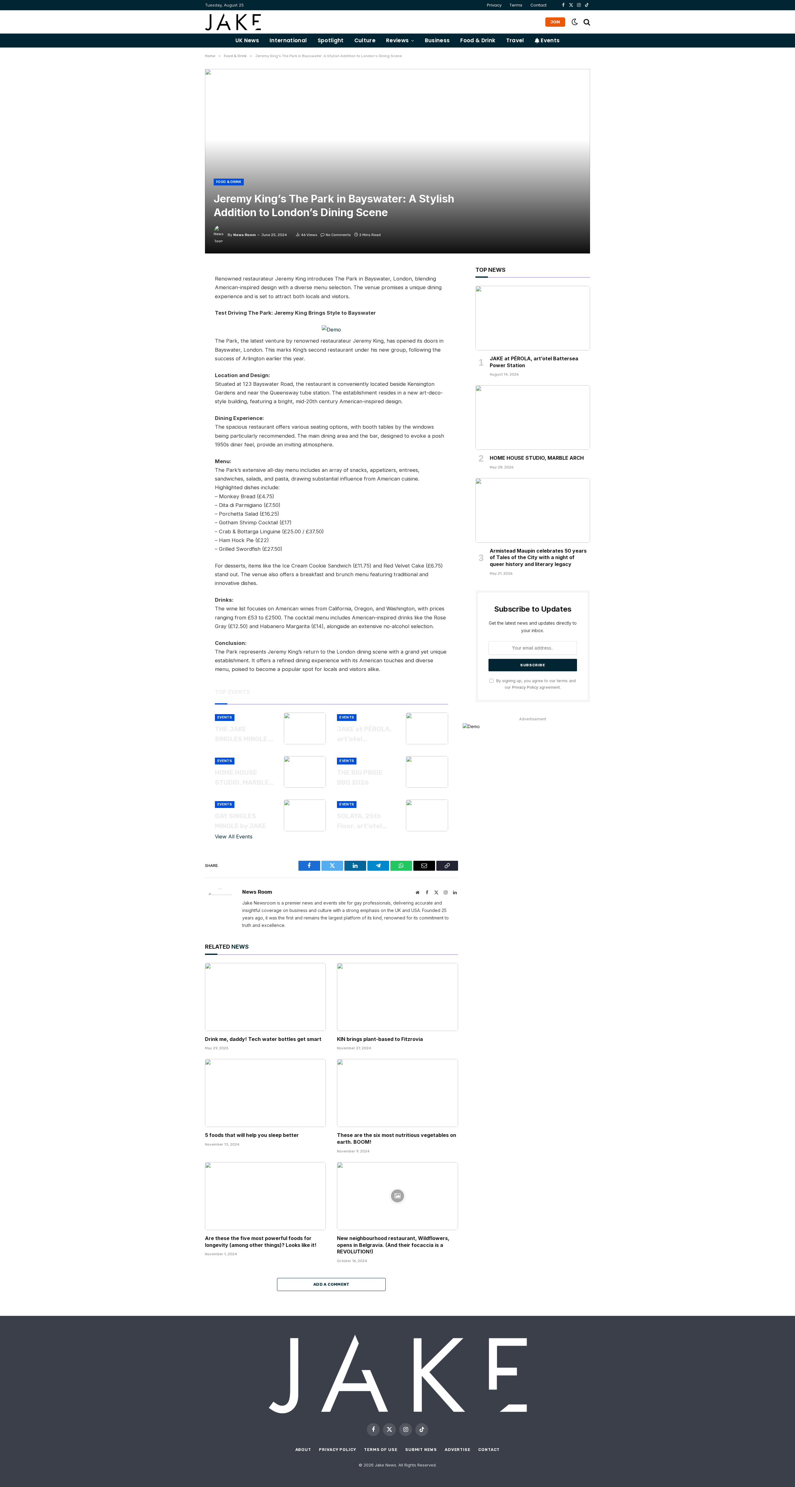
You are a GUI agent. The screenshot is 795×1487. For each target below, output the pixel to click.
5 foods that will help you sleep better (252, 1135)
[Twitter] (183, 301)
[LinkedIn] (183, 315)
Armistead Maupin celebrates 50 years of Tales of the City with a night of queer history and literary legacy (538, 558)
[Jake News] (233, 22)
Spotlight (331, 40)
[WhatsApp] (183, 329)
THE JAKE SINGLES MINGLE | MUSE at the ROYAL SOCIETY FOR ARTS (242, 734)
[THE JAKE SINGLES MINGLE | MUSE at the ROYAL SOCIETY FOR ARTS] (305, 728)
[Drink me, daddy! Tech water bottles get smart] (265, 997)
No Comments (338, 235)
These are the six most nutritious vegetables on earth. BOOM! (396, 1138)
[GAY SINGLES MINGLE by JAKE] (305, 815)
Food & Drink (477, 40)
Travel (515, 40)
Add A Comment (331, 1284)
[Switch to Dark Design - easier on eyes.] (574, 21)
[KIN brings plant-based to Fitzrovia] (397, 997)
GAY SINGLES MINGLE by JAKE (240, 821)
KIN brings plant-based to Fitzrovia (380, 1039)
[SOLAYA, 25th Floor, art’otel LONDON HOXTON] (427, 815)
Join (555, 22)
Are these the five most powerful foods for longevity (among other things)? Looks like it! (260, 1241)
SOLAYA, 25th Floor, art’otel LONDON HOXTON (364, 821)
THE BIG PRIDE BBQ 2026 (360, 777)
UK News (247, 40)
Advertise (457, 1449)
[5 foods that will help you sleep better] (265, 1093)
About (303, 1449)
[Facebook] (183, 287)
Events (549, 40)
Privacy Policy (525, 687)
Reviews (397, 40)
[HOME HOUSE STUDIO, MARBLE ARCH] (305, 772)
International (288, 40)
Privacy (494, 5)
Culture (364, 40)
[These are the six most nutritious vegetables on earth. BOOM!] (397, 1093)
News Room (244, 235)
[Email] (183, 343)
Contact (538, 5)
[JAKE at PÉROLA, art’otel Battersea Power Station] (427, 728)
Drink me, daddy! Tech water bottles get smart (263, 1039)
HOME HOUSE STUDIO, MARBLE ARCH (242, 778)
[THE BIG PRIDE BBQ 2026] (427, 772)
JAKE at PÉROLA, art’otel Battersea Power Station (365, 734)
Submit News (421, 1449)
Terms (516, 5)
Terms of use (381, 1449)
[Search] (586, 22)
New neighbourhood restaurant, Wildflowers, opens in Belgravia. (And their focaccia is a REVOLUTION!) (393, 1245)
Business (437, 40)
